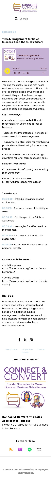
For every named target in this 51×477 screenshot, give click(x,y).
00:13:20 (7, 235)
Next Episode (11, 349)
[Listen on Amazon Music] (39, 449)
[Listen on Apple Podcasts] (20, 449)
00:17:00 (7, 244)
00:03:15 (7, 208)
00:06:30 (7, 217)
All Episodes (27, 349)
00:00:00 (7, 199)
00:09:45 (7, 226)
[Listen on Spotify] (29, 449)
